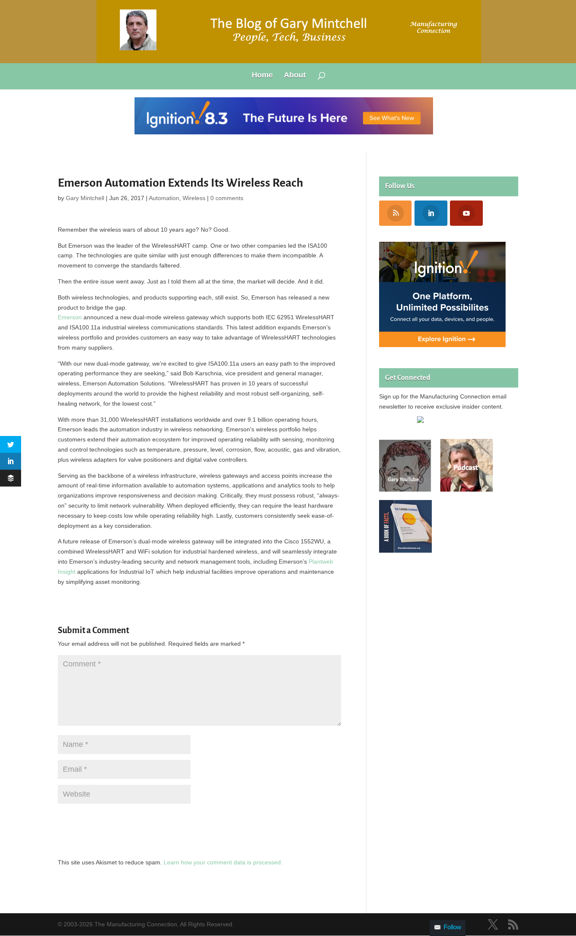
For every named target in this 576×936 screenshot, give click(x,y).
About (295, 75)
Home (262, 75)
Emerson (70, 317)
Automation (164, 198)
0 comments (226, 198)
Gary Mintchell (85, 198)
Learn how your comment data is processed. (223, 862)
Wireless (194, 198)
